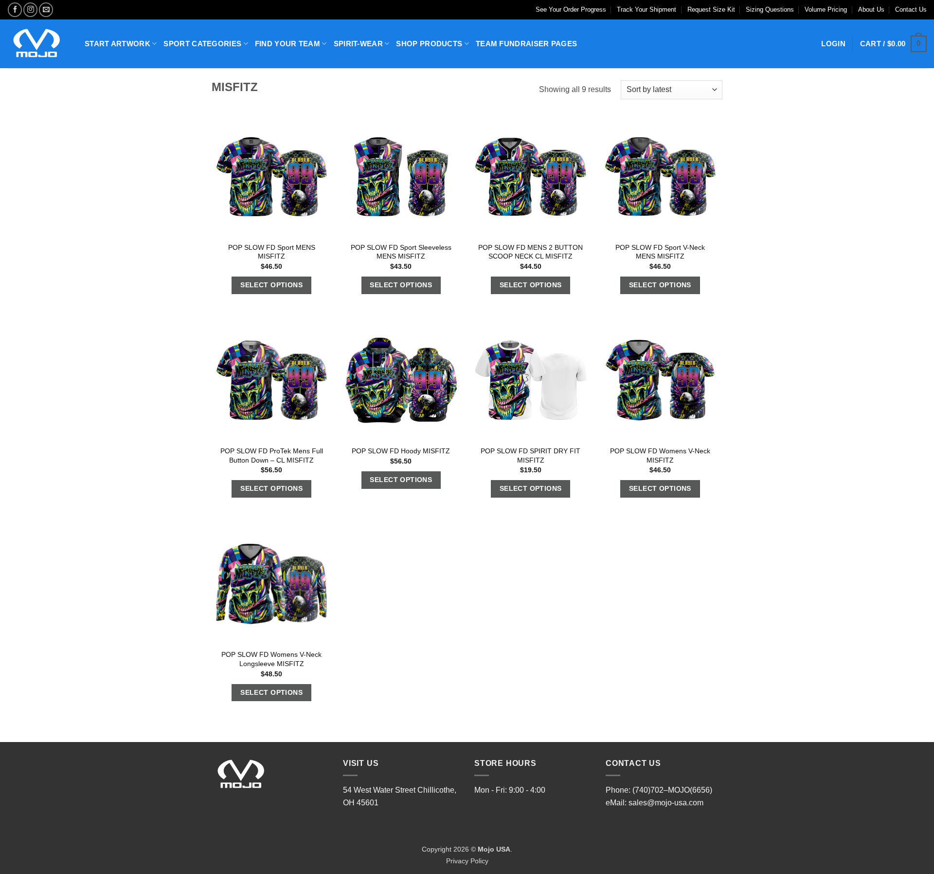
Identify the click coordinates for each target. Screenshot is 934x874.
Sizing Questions (770, 9)
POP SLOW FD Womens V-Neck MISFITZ (660, 455)
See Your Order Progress (571, 9)
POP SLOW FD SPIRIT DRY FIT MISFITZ (530, 455)
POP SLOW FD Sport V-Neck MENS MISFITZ (660, 251)
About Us (871, 9)
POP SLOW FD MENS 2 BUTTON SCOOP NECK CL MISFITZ (530, 251)
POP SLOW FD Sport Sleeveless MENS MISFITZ (401, 251)
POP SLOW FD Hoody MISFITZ (401, 451)
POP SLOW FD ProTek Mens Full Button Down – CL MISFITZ (271, 455)
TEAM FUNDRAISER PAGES (526, 43)
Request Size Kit (711, 9)
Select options (271, 285)
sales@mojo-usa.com (666, 803)
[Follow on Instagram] (30, 9)
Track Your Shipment (646, 9)
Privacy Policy (467, 861)
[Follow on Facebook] (15, 9)
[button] (893, 44)
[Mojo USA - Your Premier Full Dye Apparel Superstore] (38, 43)
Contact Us (911, 9)
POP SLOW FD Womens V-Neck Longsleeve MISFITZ (271, 659)
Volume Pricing (826, 9)
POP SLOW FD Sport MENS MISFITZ (271, 251)
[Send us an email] (46, 9)
